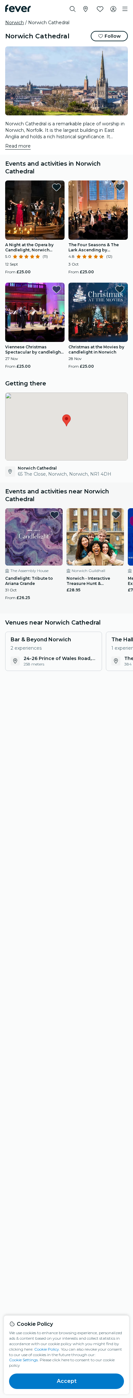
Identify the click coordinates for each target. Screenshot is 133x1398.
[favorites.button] (56, 187)
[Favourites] (100, 9)
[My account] (113, 9)
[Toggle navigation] (125, 9)
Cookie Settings (23, 1359)
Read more (18, 146)
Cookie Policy (46, 1349)
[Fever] (18, 8)
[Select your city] (85, 9)
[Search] (73, 9)
